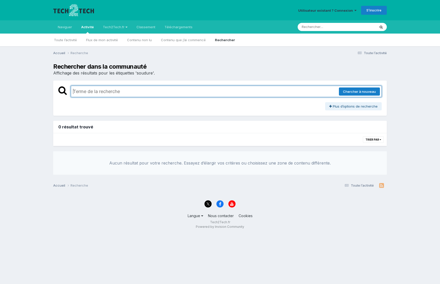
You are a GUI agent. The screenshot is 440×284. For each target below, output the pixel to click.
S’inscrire (373, 10)
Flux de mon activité (102, 40)
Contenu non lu (139, 40)
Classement (145, 27)
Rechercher (225, 40)
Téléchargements (178, 27)
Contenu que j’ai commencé (183, 40)
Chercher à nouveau (359, 91)
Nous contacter (221, 216)
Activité (87, 27)
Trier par (372, 139)
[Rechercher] (381, 27)
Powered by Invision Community (220, 227)
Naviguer (65, 27)
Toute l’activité (65, 40)
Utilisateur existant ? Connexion (326, 10)
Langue (194, 216)
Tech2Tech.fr (114, 27)
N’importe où (359, 27)
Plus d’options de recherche (355, 106)
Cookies (246, 216)
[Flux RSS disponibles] (381, 185)
